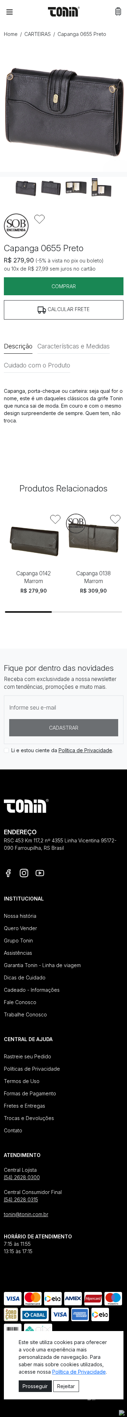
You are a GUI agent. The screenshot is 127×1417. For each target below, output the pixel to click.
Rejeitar (66, 1386)
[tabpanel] (63, 405)
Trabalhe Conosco (25, 1014)
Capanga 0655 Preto (82, 34)
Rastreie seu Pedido (27, 1056)
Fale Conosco (20, 1002)
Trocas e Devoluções (29, 1118)
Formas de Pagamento (30, 1093)
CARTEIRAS (37, 34)
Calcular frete (68, 309)
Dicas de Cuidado (25, 977)
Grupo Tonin (18, 940)
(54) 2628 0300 (22, 1177)
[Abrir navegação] (9, 11)
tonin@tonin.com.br (26, 1214)
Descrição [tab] (18, 346)
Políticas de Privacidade (32, 1069)
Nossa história (20, 916)
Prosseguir (35, 1386)
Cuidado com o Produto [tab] (37, 365)
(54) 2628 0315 (21, 1199)
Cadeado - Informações (32, 990)
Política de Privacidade (85, 750)
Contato (13, 1130)
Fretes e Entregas (24, 1106)
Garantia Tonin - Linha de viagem (42, 965)
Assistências (18, 953)
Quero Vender (20, 928)
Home (11, 34)
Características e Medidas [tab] (73, 346)
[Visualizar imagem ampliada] (63, 108)
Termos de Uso (22, 1081)
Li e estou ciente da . (62, 750)
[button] (118, 11)
